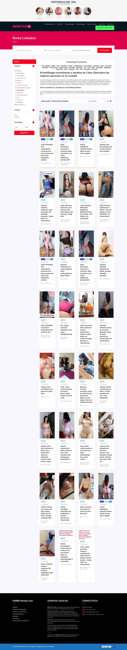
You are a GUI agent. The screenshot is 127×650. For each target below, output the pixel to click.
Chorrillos (64, 66)
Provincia (16, 117)
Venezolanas (20, 73)
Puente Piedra (63, 67)
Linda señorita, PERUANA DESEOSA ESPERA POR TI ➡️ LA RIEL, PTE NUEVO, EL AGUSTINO (86, 212)
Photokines (16, 618)
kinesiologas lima (50, 24)
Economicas (20, 90)
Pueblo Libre (54, 67)
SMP (93, 67)
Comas (70, 66)
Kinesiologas (18, 71)
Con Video (20, 92)
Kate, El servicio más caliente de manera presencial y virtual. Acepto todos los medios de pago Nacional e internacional (86, 334)
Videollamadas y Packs (23, 88)
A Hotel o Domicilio (22, 85)
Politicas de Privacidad (19, 609)
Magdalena (107, 67)
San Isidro (79, 67)
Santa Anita (59, 69)
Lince (102, 66)
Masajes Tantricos (19, 104)
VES (81, 69)
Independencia (78, 66)
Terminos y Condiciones (20, 611)
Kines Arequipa (81, 24)
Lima (15, 115)
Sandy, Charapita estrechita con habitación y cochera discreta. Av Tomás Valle (65, 513)
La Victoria (94, 69)
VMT (77, 69)
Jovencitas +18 (21, 78)
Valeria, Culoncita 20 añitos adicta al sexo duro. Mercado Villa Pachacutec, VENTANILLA (66, 452)
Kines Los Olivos (92, 24)
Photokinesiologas (18, 614)
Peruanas (19, 100)
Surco (66, 69)
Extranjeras (20, 102)
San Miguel (99, 67)
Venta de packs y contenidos (21, 620)
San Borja (72, 67)
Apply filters (24, 133)
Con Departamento (22, 95)
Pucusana (87, 69)
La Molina (96, 66)
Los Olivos (108, 66)
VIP (18, 97)
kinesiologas (50, 646)
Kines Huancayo (69, 24)
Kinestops (15, 616)
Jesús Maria (88, 66)
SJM (88, 67)
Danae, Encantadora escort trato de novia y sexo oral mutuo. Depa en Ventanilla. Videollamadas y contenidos (66, 552)
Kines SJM (102, 24)
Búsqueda (106, 50)
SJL (85, 67)
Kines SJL (60, 24)
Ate (43, 66)
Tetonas (19, 83)
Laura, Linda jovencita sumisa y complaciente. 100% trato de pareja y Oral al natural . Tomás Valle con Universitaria (85, 555)
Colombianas (20, 75)
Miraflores (45, 67)
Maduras (19, 80)
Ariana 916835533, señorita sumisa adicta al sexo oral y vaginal (86, 149)
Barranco (47, 66)
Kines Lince (110, 24)
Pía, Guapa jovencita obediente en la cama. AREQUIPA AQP (66, 330)
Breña (53, 66)
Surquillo (71, 69)
